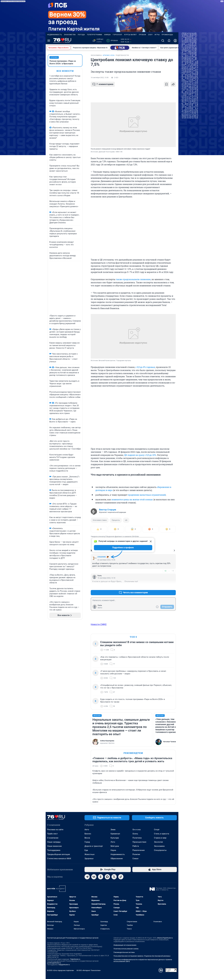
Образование (117, 858)
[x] (114, 876)
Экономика (159, 846)
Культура (115, 838)
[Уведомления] (169, 40)
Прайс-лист (52, 834)
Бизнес (88, 834)
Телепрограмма (94, 35)
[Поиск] (163, 40)
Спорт (156, 829)
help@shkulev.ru (64, 965)
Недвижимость (54, 35)
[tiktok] (120, 876)
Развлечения (138, 850)
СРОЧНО (54, 57)
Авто (87, 829)
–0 (173, 586)
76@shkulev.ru (75, 959)
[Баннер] (119, 48)
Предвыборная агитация (58, 854)
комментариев (104, 84)
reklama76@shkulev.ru (165, 938)
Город (87, 842)
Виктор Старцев (107, 509)
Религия (136, 854)
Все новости (65, 70)
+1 (165, 586)
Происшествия (139, 842)
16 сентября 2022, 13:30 (99, 77)
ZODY (150, 35)
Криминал (115, 834)
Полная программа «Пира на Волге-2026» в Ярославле (63, 62)
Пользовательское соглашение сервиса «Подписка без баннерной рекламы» (142, 956)
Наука (113, 850)
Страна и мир (160, 838)
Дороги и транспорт (94, 846)
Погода (81, 35)
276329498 (101, 557)
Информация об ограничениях (125, 945)
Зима (113, 829)
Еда (86, 850)
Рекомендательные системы (124, 952)
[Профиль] (175, 40)
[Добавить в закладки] (166, 84)
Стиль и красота (161, 834)
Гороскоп (117, 35)
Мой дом (115, 846)
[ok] (100, 876)
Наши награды (54, 842)
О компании (52, 838)
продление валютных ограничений (147, 494)
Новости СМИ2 (99, 624)
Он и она (136, 829)
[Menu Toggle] (49, 40)
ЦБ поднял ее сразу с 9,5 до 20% (140, 455)
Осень (135, 834)
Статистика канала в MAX (59, 858)
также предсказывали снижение (133, 279)
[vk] (93, 876)
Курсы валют (130, 35)
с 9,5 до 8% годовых (145, 367)
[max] (107, 876)
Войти (100, 608)
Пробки (142, 35)
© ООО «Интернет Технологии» (89, 970)
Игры (157, 35)
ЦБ (126, 520)
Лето (113, 842)
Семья (135, 858)
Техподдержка (53, 850)
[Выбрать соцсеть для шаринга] (173, 84)
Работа (135, 846)
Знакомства (70, 35)
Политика (137, 838)
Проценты (116, 520)
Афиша (107, 35)
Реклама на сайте (55, 829)
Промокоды (167, 35)
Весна (87, 838)
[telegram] (87, 876)
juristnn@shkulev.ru (54, 963)
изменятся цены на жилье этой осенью (132, 499)
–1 (173, 571)
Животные (89, 854)
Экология (158, 842)
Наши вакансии (54, 846)
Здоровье (89, 858)
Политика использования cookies (126, 949)
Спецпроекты (160, 850)
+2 (165, 571)
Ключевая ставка (100, 520)
